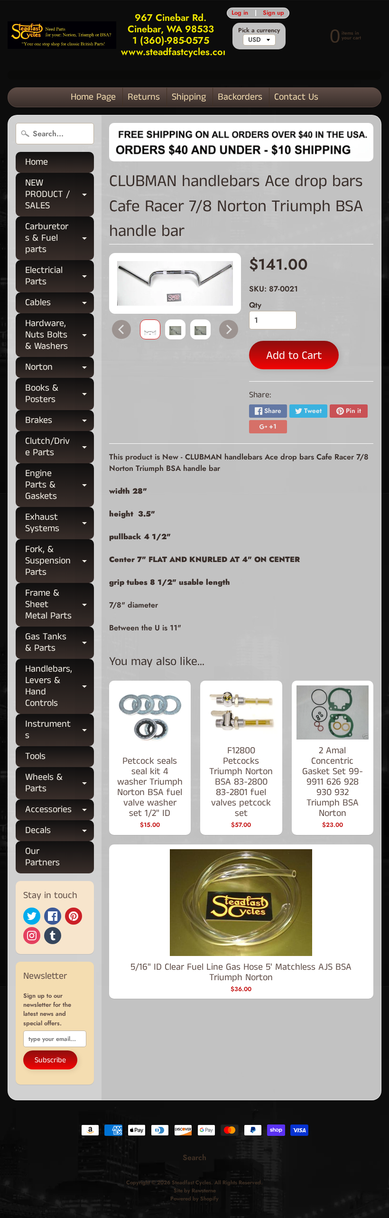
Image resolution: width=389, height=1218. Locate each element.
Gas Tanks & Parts (59, 643)
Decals (59, 832)
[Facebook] (52, 916)
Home (36, 162)
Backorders (240, 97)
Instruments (59, 730)
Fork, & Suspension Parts (59, 561)
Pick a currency (259, 30)
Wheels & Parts (59, 783)
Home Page (93, 97)
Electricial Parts (59, 276)
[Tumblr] (52, 935)
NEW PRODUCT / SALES (59, 194)
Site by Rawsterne (195, 1190)
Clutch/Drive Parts (59, 447)
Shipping (189, 97)
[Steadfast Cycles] (62, 34)
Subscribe (50, 1060)
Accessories (59, 811)
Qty (255, 305)
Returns (144, 97)
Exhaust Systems (59, 523)
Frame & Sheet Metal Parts (59, 604)
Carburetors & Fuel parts (59, 238)
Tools (35, 756)
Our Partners (42, 857)
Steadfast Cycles (191, 1182)
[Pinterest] (73, 916)
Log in (240, 13)
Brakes (59, 422)
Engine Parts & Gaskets (59, 485)
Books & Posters (59, 394)
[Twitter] (31, 916)
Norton (59, 369)
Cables (59, 304)
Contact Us (296, 97)
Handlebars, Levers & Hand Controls (59, 686)
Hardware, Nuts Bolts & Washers (59, 335)
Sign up (273, 13)
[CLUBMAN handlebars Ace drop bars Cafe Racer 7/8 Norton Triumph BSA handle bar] (150, 329)
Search (194, 1157)
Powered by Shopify (194, 1198)
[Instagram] (31, 935)
